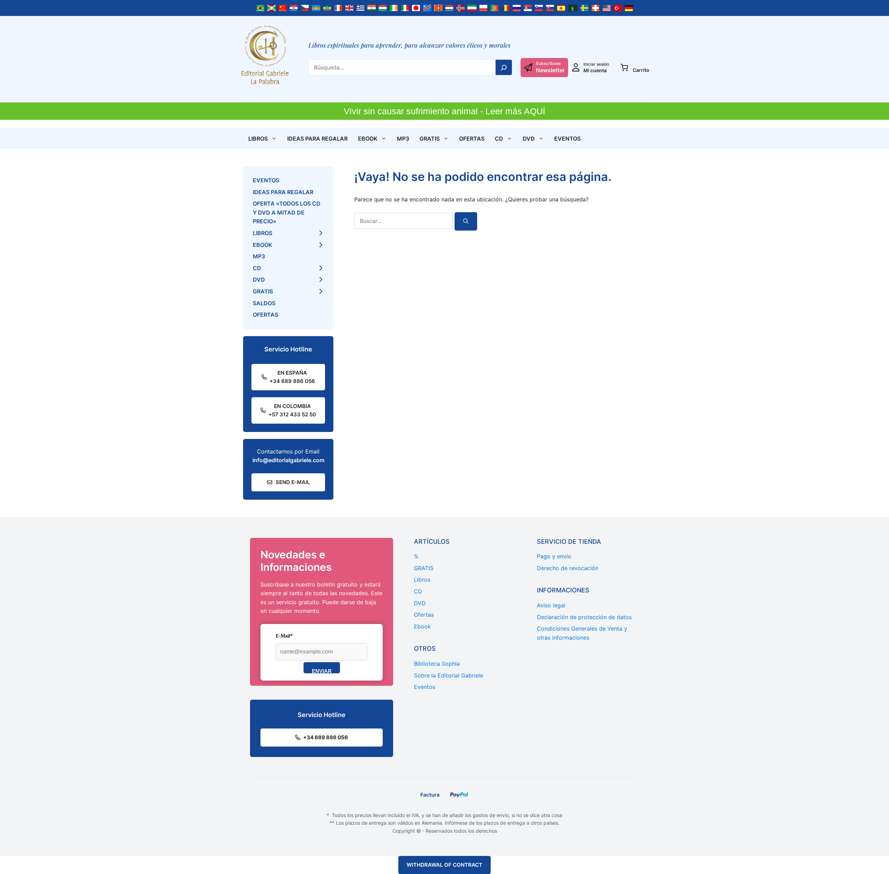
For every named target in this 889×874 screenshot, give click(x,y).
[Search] (504, 67)
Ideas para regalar (317, 138)
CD (499, 138)
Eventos (567, 138)
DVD (529, 138)
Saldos (264, 303)
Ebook (367, 138)
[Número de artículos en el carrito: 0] (624, 67)
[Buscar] (466, 221)
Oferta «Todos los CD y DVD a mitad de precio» (287, 212)
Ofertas (471, 138)
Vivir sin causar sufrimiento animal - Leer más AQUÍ (444, 111)
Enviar (322, 670)
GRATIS (429, 138)
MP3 (403, 138)
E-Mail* (284, 636)
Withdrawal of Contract (444, 864)
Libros (258, 138)
